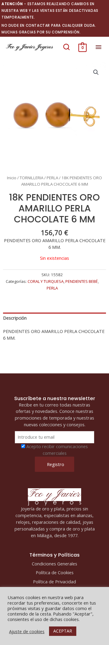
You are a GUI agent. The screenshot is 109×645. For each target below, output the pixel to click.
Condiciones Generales (54, 564)
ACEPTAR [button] (62, 631)
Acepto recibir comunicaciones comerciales (57, 449)
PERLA (52, 177)
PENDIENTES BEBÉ (81, 281)
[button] (66, 47)
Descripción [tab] (15, 318)
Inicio (11, 177)
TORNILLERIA (31, 177)
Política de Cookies (55, 572)
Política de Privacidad (54, 581)
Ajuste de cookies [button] (27, 631)
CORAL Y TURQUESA (46, 281)
